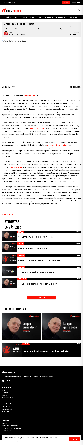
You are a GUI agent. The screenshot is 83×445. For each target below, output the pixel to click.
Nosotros (5, 393)
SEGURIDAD (32, 17)
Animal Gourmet (7, 409)
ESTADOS (16, 17)
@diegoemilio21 (30, 95)
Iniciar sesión (76, 2)
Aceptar (74, 439)
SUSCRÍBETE (66, 2)
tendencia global (37, 128)
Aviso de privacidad (8, 397)
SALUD (40, 17)
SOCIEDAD (24, 17)
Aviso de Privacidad (46, 441)
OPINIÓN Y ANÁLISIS (61, 17)
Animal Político (6, 407)
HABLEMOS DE (73, 17)
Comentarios (41, 297)
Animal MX (5, 414)
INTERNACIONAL (49, 17)
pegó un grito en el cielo (57, 145)
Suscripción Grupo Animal (10, 426)
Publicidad (5, 423)
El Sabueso (5, 412)
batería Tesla (16, 167)
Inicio (3, 390)
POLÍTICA (8, 17)
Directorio (5, 395)
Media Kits (8, 381)
